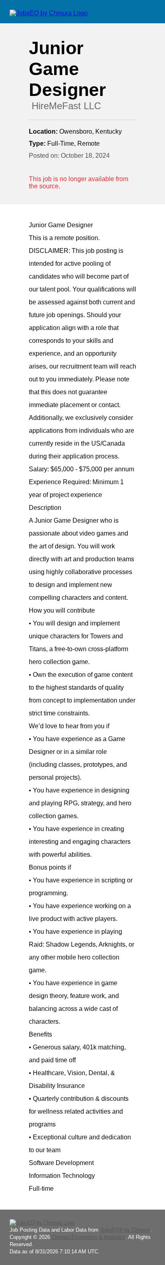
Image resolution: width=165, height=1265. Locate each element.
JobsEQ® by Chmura (125, 1230)
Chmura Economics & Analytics (88, 1237)
